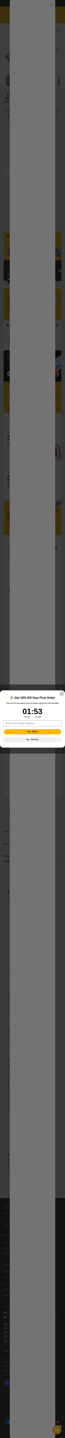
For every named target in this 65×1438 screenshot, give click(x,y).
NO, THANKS (32, 739)
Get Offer (32, 732)
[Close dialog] (62, 694)
